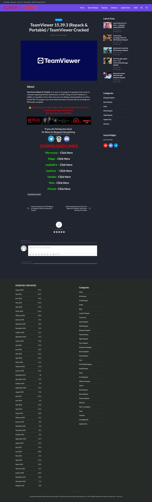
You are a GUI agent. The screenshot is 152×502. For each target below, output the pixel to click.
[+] (59, 254)
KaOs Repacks (83, 356)
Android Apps (83, 300)
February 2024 (20, 417)
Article (81, 305)
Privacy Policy (27, 2)
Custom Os (82, 317)
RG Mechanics (83, 390)
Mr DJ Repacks (83, 377)
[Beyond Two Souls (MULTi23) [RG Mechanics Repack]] (107, 75)
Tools (81, 411)
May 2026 (19, 303)
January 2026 (20, 320)
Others (81, 386)
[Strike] (38, 254)
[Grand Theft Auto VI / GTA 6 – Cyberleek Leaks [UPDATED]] (107, 25)
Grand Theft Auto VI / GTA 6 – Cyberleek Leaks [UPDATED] (120, 25)
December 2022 (20, 477)
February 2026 (20, 315)
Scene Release (93, 8)
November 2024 (21, 379)
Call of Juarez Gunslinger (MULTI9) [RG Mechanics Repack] (120, 38)
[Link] (53, 254)
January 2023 (20, 473)
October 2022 (20, 486)
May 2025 (19, 354)
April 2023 (19, 460)
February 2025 (20, 366)
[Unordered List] (44, 254)
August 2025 (20, 341)
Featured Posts (83, 334)
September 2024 (21, 388)
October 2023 (20, 435)
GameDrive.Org (41, 496)
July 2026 (19, 294)
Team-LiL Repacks (84, 407)
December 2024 (21, 375)
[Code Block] (50, 254)
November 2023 (21, 430)
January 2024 (20, 422)
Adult (136, 8)
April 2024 (19, 409)
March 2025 (19, 362)
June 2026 (19, 298)
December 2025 (21, 324)
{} (56, 254)
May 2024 (19, 405)
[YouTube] (105, 145)
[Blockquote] (47, 254)
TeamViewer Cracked (34, 194)
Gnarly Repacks (84, 352)
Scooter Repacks (84, 398)
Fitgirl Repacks (83, 339)
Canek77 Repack (84, 313)
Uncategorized (83, 420)
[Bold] (30, 254)
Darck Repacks (83, 322)
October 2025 (20, 332)
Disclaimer (13, 2)
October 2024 (20, 383)
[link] (59, 121)
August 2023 (20, 443)
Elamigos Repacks (84, 330)
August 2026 (20, 290)
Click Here (66, 152)
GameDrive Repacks (85, 347)
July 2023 (19, 447)
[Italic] (33, 254)
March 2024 (19, 413)
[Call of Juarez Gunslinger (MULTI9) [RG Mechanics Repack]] (107, 38)
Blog (80, 309)
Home (82, 8)
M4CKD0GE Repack (85, 364)
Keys (80, 360)
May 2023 (19, 456)
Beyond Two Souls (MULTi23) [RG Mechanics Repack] (119, 76)
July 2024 (19, 396)
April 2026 (19, 307)
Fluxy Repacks (83, 343)
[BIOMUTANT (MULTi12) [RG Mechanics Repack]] (107, 50)
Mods (81, 373)
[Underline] (36, 254)
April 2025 (19, 358)
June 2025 (19, 349)
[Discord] (111, 145)
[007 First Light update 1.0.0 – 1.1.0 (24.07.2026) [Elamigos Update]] (107, 61)
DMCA (33, 2)
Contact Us (20, 2)
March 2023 (19, 464)
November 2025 (21, 328)
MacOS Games (83, 369)
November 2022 (21, 481)
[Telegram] (116, 145)
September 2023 (21, 439)
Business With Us (40, 2)
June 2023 (19, 452)
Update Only (125, 8)
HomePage (6, 2)
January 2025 (20, 371)
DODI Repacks (83, 326)
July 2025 (19, 345)
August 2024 (20, 392)
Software (114, 8)
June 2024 (19, 400)
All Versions (82, 296)
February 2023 (20, 469)
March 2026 (19, 311)
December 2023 (21, 426)
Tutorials (82, 415)
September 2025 (21, 337)
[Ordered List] (41, 254)
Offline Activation (84, 381)
